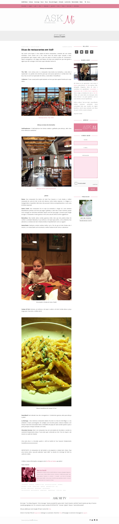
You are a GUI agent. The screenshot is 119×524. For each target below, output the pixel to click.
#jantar (43, 486)
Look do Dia (68, 2)
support (85, 513)
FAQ (60, 513)
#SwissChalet (51, 490)
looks (58, 6)
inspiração (45, 6)
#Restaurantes (35, 490)
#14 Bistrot (25, 484)
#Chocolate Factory (51, 484)
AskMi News (24, 2)
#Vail (64, 490)
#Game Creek (36, 486)
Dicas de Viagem (53, 2)
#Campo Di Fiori (39, 484)
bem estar (68, 6)
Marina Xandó (41, 470)
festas (62, 6)
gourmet (52, 6)
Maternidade (75, 2)
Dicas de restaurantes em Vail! (37, 49)
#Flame (29, 486)
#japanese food (50, 486)
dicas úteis (23, 6)
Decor (42, 2)
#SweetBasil (43, 490)
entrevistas (75, 6)
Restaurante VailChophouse (46, 188)
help (50, 509)
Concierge (36, 2)
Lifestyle (61, 2)
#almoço (31, 484)
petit (34, 6)
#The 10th (59, 490)
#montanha (38, 488)
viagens (29, 6)
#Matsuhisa (30, 488)
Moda (81, 2)
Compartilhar (66, 46)
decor (39, 6)
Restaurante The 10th (46, 118)
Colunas (31, 2)
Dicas (46, 2)
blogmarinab (37, 513)
